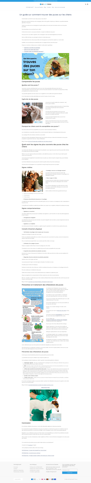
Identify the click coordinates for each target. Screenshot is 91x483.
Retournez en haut (45, 387)
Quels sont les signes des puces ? (31, 49)
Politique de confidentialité (36, 467)
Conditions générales (35, 471)
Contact (15, 468)
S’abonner (69, 472)
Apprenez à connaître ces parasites (32, 47)
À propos (16, 467)
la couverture (59, 314)
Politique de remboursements (36, 468)
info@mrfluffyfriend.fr (51, 471)
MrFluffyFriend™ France (72, 479)
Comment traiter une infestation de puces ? (33, 51)
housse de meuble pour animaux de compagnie (56, 319)
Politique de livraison (35, 470)
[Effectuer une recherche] (85, 4)
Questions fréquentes (18, 470)
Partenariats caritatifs (19, 471)
